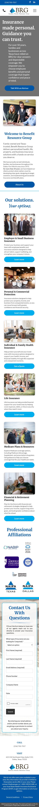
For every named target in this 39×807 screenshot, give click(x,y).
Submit (10, 712)
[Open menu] (34, 10)
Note (8, 693)
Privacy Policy (28, 797)
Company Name (12, 685)
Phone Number (11, 676)
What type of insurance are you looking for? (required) (17, 640)
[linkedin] (34, 2)
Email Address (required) (15, 667)
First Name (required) (14, 650)
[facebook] (30, 2)
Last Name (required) (14, 659)
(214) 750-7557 (10, 2)
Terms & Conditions (13, 797)
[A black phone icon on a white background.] (4, 12)
